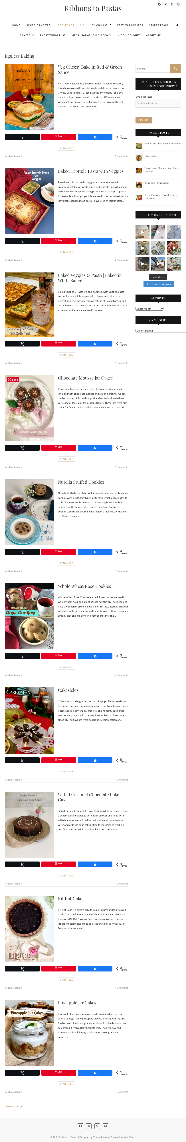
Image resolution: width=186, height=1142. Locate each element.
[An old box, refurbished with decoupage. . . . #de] (174, 248)
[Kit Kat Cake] (29, 929)
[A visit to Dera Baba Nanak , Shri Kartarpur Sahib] (158, 264)
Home (16, 25)
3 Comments (121, 571)
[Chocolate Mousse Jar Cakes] (29, 408)
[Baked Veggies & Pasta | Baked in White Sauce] (29, 304)
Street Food (158, 25)
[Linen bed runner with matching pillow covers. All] (142, 232)
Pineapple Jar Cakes (77, 1002)
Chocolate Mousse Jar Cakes (85, 378)
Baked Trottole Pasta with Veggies (91, 171)
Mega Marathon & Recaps (92, 35)
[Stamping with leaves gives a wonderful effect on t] (158, 248)
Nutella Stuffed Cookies (81, 482)
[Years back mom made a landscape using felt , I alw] (174, 264)
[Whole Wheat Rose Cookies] (29, 616)
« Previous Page (14, 1106)
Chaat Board (151, 155)
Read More (66, 148)
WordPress (130, 1137)
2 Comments (121, 675)
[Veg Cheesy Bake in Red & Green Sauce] (29, 97)
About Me (153, 35)
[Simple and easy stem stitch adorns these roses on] (174, 232)
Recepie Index (37, 25)
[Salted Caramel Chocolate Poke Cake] (29, 825)
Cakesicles (68, 690)
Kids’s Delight (129, 35)
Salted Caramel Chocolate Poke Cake (88, 797)
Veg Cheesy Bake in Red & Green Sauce (90, 69)
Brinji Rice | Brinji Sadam (157, 182)
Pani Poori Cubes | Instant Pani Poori (163, 143)
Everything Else (53, 35)
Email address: (144, 96)
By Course (100, 25)
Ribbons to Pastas (93, 8)
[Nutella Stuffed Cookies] (29, 512)
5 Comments (121, 1091)
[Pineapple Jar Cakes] (29, 1033)
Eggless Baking (70, 25)
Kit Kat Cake (70, 898)
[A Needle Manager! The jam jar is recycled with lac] (142, 248)
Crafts (25, 35)
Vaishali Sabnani (13, 156)
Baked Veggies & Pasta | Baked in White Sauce (90, 277)
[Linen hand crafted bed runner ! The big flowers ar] (158, 232)
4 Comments (121, 156)
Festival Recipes (130, 25)
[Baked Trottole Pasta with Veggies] (29, 201)
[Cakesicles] (29, 720)
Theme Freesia (101, 1137)
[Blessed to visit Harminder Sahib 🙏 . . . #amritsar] (142, 264)
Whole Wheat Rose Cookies (84, 586)
